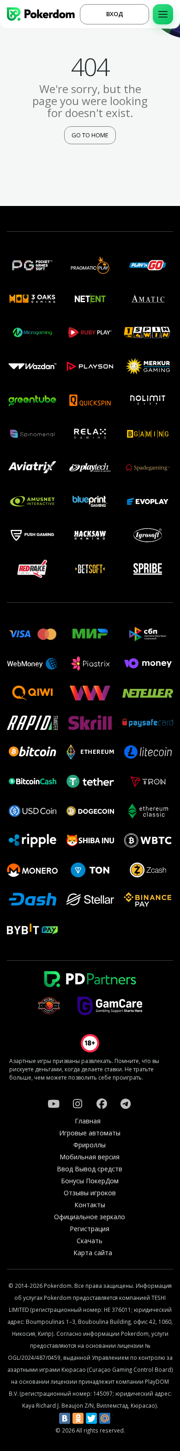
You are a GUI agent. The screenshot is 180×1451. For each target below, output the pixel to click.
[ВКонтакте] (64, 1418)
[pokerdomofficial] (101, 1103)
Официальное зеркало (89, 1216)
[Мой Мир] (104, 1418)
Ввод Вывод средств (89, 1168)
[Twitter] (91, 1418)
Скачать (89, 1240)
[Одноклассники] (78, 1418)
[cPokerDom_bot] (125, 1103)
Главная (88, 1120)
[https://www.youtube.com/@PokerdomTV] (53, 1103)
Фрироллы (89, 1144)
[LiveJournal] (118, 1418)
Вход (114, 14)
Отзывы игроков (90, 1192)
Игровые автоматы (89, 1132)
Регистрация (89, 1228)
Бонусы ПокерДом (90, 1180)
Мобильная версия (90, 1156)
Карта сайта (92, 1252)
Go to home (90, 135)
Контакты (89, 1204)
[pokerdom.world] (77, 1103)
